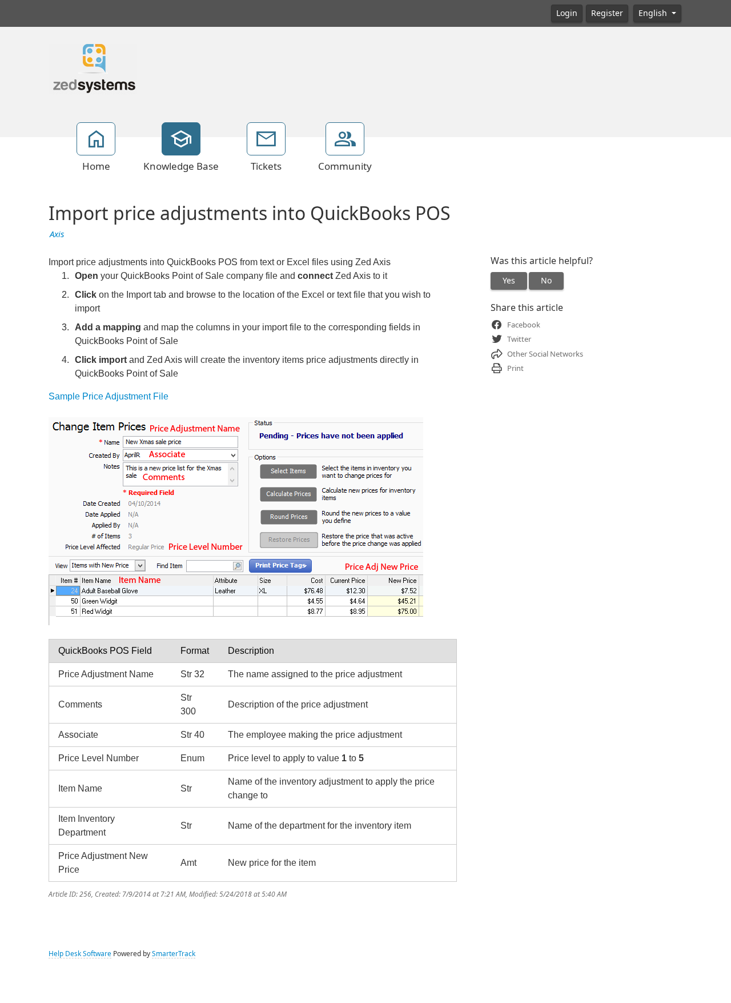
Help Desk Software (80, 954)
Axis (57, 234)
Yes (509, 280)
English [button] (653, 13)
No (546, 280)
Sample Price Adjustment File (108, 396)
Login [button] (566, 13)
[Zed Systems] (93, 68)
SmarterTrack (173, 954)
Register (607, 13)
